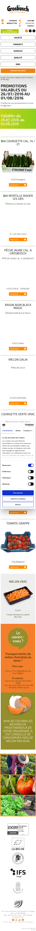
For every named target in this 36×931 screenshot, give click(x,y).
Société (18, 37)
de (34, 31)
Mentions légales (8, 922)
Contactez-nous (18, 917)
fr (26, 31)
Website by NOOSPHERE (28, 928)
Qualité (18, 57)
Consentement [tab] (7, 430)
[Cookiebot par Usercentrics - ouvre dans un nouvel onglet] (25, 425)
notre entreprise (9, 31)
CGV (15, 922)
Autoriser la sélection (18, 499)
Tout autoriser (18, 493)
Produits (18, 44)
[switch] (31, 471)
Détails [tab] (18, 430)
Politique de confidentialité (25, 922)
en (30, 31)
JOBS (18, 64)
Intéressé (14, 185)
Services (18, 51)
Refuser (18, 504)
